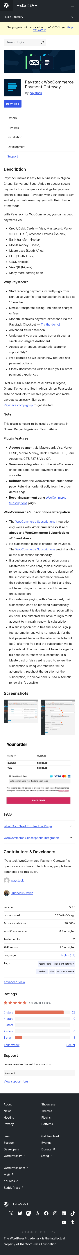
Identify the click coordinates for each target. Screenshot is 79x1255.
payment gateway (64, 963)
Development (17, 147)
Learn (7, 1136)
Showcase (48, 1104)
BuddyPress (14, 1187)
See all (71, 1045)
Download (12, 103)
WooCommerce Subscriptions (35, 521)
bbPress (11, 1181)
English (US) (68, 955)
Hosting (9, 1117)
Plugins (46, 1117)
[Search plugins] (42, 42)
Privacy (9, 1124)
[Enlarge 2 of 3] (70, 704)
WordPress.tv (15, 1156)
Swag (47, 1156)
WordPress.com (16, 1168)
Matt (9, 1174)
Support (12, 156)
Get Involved (50, 1136)
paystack (36, 93)
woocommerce (65, 971)
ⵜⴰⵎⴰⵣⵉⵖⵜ (20, 1204)
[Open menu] (73, 5)
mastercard (45, 963)
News (7, 1111)
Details (12, 118)
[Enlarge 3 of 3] (70, 743)
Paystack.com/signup (18, 405)
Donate (48, 1149)
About (8, 1104)
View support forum (17, 1081)
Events (46, 1143)
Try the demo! (50, 324)
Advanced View (14, 982)
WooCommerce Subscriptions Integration (31, 838)
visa (52, 971)
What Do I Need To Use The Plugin (28, 826)
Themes (46, 1111)
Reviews (13, 128)
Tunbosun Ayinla (22, 893)
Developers (11, 1149)
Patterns (47, 1124)
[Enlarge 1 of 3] (33, 704)
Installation (15, 137)
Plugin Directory (13, 16)
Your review (11, 1045)
